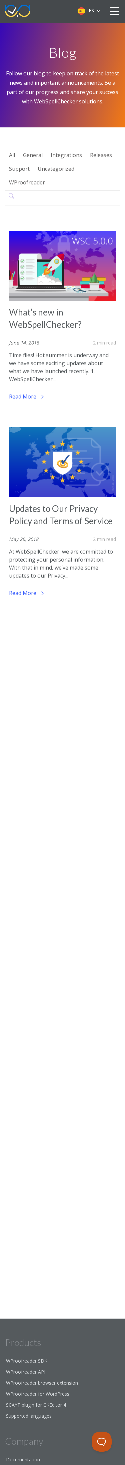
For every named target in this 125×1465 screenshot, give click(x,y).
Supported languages (29, 1416)
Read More (23, 396)
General (33, 155)
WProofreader (27, 182)
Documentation (23, 1459)
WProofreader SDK (26, 1361)
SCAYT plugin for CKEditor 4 (36, 1405)
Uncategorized (56, 168)
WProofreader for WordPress (37, 1394)
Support (19, 168)
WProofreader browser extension (42, 1383)
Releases (101, 155)
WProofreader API (25, 1372)
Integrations (66, 155)
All (12, 155)
